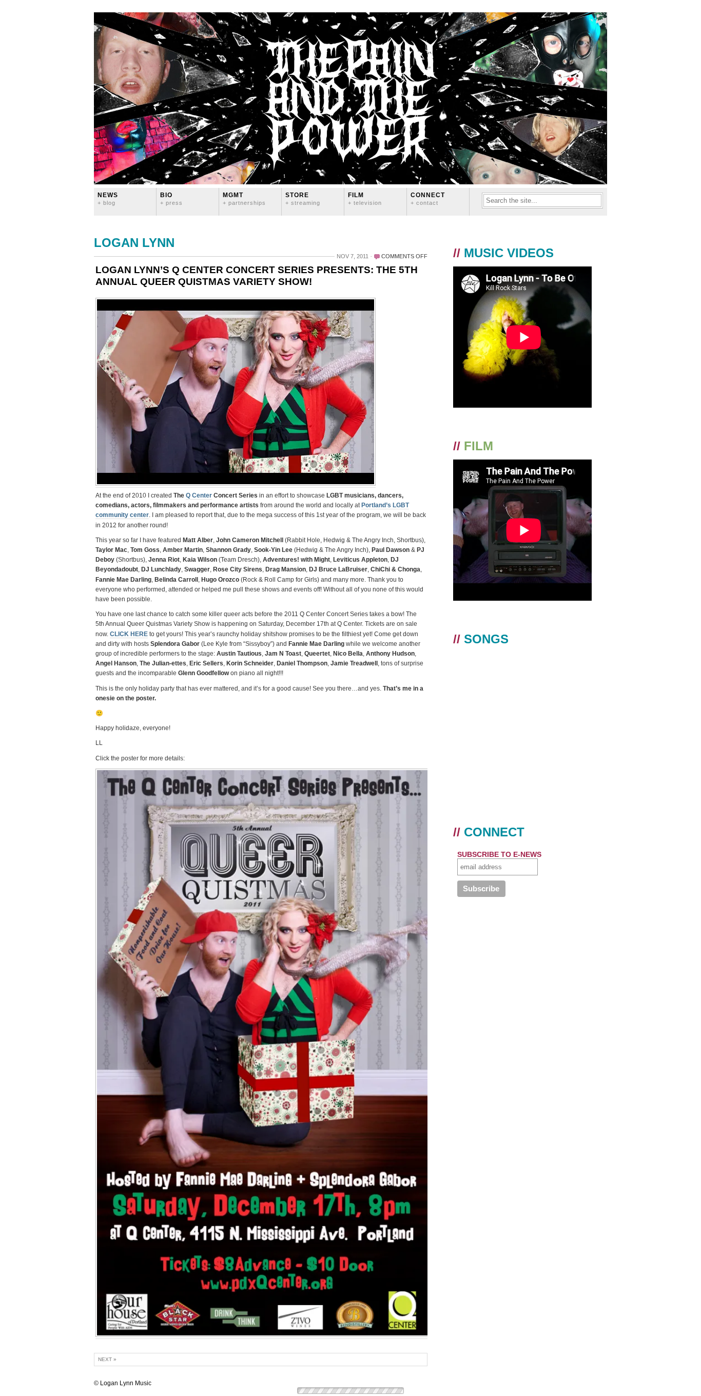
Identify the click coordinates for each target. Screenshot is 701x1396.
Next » (107, 1359)
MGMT (244, 198)
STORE (302, 198)
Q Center (199, 495)
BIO (171, 198)
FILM (365, 198)
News (108, 198)
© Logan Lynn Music (122, 1383)
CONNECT (428, 198)
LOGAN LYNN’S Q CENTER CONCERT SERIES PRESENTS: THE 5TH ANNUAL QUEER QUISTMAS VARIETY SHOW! (256, 275)
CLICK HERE (129, 634)
